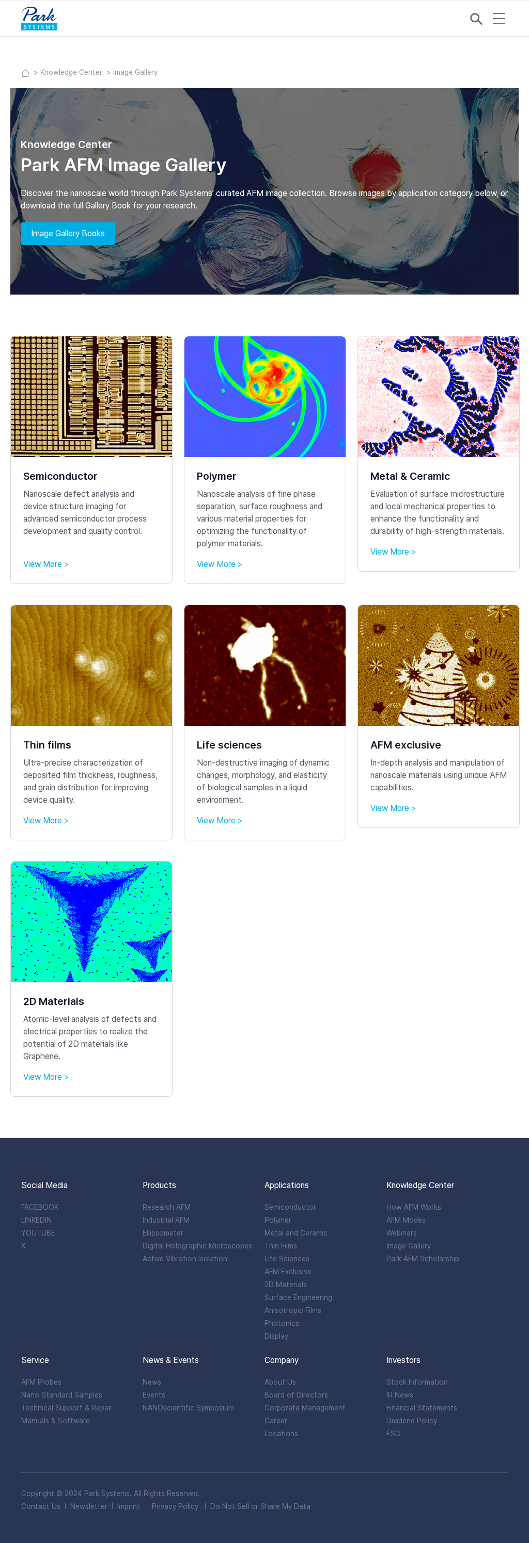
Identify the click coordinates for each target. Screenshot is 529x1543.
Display (276, 1336)
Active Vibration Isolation (185, 1259)
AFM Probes (41, 1382)
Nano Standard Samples (61, 1395)
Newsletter (88, 1506)
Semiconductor (290, 1207)
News (152, 1382)
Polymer (277, 1220)
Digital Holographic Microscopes (197, 1246)
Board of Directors (296, 1395)
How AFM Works (413, 1207)
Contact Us (40, 1506)
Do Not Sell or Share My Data (260, 1506)
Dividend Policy (411, 1421)
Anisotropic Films (292, 1310)
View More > (46, 564)
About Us (280, 1382)
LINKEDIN (36, 1220)
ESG (393, 1434)
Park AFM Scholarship (422, 1259)
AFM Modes (406, 1220)
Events (154, 1395)
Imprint (128, 1506)
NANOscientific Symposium (188, 1408)
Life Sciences (286, 1259)
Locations (281, 1434)
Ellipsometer (163, 1233)
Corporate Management (305, 1408)
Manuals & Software (55, 1421)
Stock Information (417, 1382)
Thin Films (280, 1246)
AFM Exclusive (288, 1272)
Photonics (281, 1323)
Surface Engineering (298, 1297)
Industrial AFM (166, 1220)
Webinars (401, 1233)
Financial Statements (421, 1408)
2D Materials (285, 1284)
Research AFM (167, 1207)
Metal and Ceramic (296, 1233)
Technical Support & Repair (67, 1408)
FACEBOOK (39, 1207)
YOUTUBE (38, 1233)
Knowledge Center (72, 72)
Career (275, 1421)
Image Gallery (408, 1246)
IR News (399, 1395)
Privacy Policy (175, 1506)
